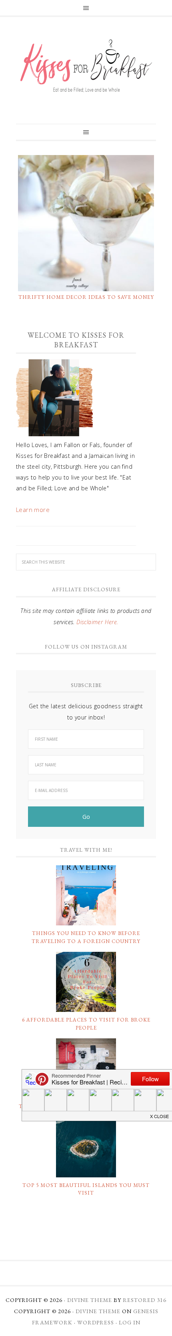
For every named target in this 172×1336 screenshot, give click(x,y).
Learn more (33, 510)
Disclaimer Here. (97, 622)
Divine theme (89, 1300)
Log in (129, 1322)
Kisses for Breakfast (86, 66)
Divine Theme (98, 1311)
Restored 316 (144, 1300)
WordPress (95, 1322)
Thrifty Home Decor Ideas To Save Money (86, 297)
